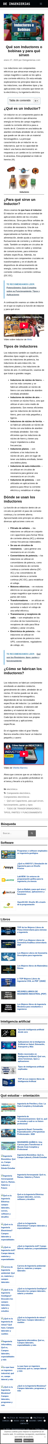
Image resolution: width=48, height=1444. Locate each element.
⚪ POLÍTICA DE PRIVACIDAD (16, 1418)
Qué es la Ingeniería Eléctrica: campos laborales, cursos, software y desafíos (30, 1196)
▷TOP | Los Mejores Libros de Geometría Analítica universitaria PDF (31, 942)
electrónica (12, 789)
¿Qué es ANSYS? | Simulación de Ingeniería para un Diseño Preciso (32, 865)
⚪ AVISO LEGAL (17, 1421)
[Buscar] (32, 833)
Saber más (28, 1440)
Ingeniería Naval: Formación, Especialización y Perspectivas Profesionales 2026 (31, 1131)
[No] (45, 1437)
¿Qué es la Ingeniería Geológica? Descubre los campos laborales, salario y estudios (32, 1291)
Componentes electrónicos (16, 797)
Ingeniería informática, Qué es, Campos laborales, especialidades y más (31, 1342)
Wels (29, 339)
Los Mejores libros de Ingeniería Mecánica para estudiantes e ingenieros (31, 1006)
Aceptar (18, 1440)
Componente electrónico (18, 793)
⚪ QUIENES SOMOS (34, 1421)
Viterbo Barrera (20, 768)
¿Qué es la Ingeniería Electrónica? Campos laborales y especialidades (32, 1225)
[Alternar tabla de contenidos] (35, 101)
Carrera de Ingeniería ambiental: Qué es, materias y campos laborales (31, 1268)
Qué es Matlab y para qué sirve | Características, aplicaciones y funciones (31, 891)
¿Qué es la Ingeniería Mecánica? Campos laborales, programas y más (31, 1388)
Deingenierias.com (20, 1429)
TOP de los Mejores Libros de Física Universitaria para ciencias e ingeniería (32, 929)
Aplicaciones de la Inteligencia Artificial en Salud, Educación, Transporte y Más (31, 1044)
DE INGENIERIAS (16, 4)
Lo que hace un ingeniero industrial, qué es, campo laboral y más (31, 1368)
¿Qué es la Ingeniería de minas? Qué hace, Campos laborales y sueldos (31, 1319)
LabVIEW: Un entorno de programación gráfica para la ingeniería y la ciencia (30, 878)
